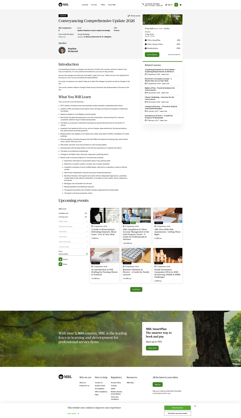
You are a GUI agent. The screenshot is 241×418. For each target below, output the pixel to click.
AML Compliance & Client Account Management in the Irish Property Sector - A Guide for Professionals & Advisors (136, 212)
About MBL (112, 5)
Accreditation (99, 389)
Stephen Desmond (73, 50)
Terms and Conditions (115, 398)
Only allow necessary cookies (177, 413)
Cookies (114, 386)
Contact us (99, 383)
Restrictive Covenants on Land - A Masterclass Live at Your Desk (158, 80)
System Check (100, 386)
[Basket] (180, 5)
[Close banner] (195, 406)
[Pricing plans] (146, 40)
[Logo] (64, 5)
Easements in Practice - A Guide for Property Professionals (159, 117)
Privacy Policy (116, 383)
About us (82, 383)
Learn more (152, 348)
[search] (176, 5)
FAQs (97, 395)
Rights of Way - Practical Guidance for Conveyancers (160, 89)
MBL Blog (130, 383)
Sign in (170, 5)
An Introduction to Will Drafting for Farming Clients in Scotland (104, 251)
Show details (72, 413)
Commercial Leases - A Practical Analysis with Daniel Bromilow (161, 107)
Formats (94, 5)
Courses (85, 5)
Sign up (157, 384)
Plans (103, 5)
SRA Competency (65, 28)
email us (81, 37)
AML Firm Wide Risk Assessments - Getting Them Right (167, 211)
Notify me (62, 37)
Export (65, 259)
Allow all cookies (177, 408)
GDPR (113, 389)
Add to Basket (152, 55)
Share (65, 264)
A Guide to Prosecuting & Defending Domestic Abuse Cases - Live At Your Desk (104, 212)
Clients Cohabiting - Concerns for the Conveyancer (159, 98)
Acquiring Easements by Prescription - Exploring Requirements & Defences (160, 71)
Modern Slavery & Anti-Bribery (116, 393)
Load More (136, 289)
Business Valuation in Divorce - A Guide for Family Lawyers (136, 251)
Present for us (84, 386)
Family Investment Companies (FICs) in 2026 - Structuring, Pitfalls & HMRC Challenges (167, 251)
